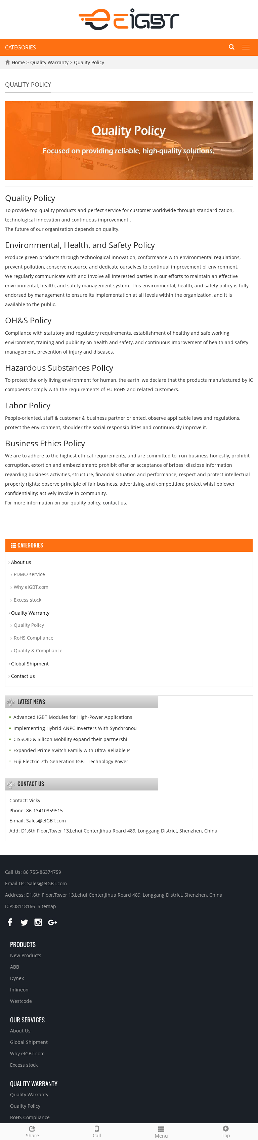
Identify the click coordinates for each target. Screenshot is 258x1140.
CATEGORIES (20, 47)
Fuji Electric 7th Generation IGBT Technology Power (70, 761)
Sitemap (47, 906)
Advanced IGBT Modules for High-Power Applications (72, 717)
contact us (114, 502)
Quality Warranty (50, 62)
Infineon (19, 989)
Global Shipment (30, 663)
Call (97, 1135)
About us (21, 562)
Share (32, 1135)
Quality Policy (88, 62)
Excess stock (27, 600)
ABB (14, 967)
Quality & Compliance (38, 650)
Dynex (17, 978)
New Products (25, 955)
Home (18, 62)
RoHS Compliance (33, 638)
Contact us (23, 676)
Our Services (27, 1019)
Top (226, 1135)
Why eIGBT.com (31, 587)
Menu (161, 1136)
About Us (20, 1030)
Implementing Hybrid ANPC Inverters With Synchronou (75, 728)
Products (23, 944)
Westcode (21, 1001)
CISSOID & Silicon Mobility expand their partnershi (70, 739)
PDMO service (29, 574)
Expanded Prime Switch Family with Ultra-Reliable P (71, 750)
